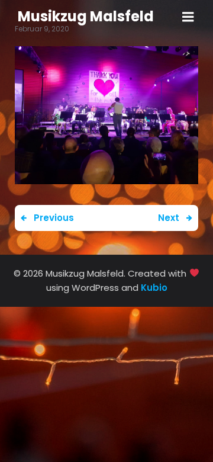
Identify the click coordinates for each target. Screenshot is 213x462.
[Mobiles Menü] (188, 17)
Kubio (154, 287)
